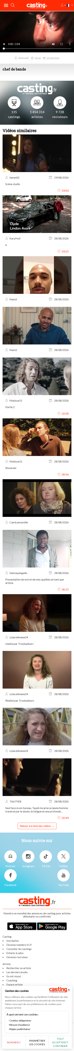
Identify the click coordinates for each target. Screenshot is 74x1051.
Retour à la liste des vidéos (35, 825)
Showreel (10, 467)
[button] (63, 5)
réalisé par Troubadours (19, 643)
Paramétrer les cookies (37, 1042)
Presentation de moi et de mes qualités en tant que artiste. (34, 581)
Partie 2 (10, 407)
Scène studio (12, 184)
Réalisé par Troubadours (19, 700)
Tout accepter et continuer (60, 1042)
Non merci (14, 1042)
